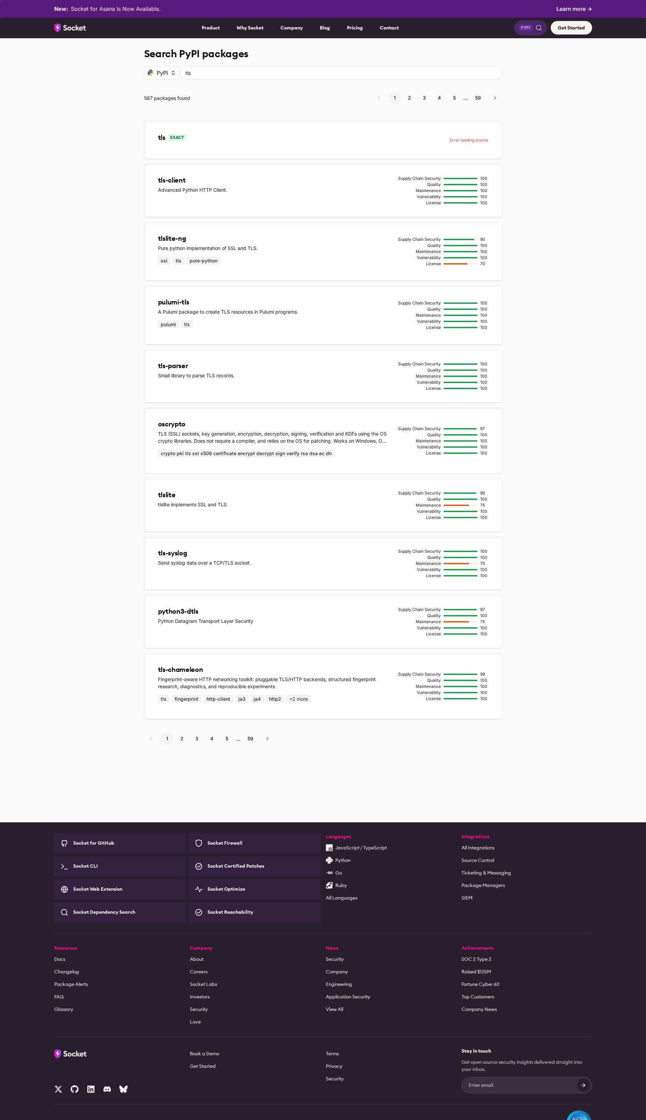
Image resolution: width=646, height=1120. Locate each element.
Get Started (571, 28)
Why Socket (250, 28)
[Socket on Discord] (107, 1089)
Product (211, 28)
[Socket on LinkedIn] (91, 1089)
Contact (389, 28)
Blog (325, 28)
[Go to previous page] (379, 98)
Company (291, 28)
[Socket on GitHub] (75, 1089)
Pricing (355, 28)
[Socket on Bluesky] (123, 1089)
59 (478, 98)
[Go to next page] (495, 98)
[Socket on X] (58, 1089)
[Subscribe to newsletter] (583, 1085)
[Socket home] (70, 28)
